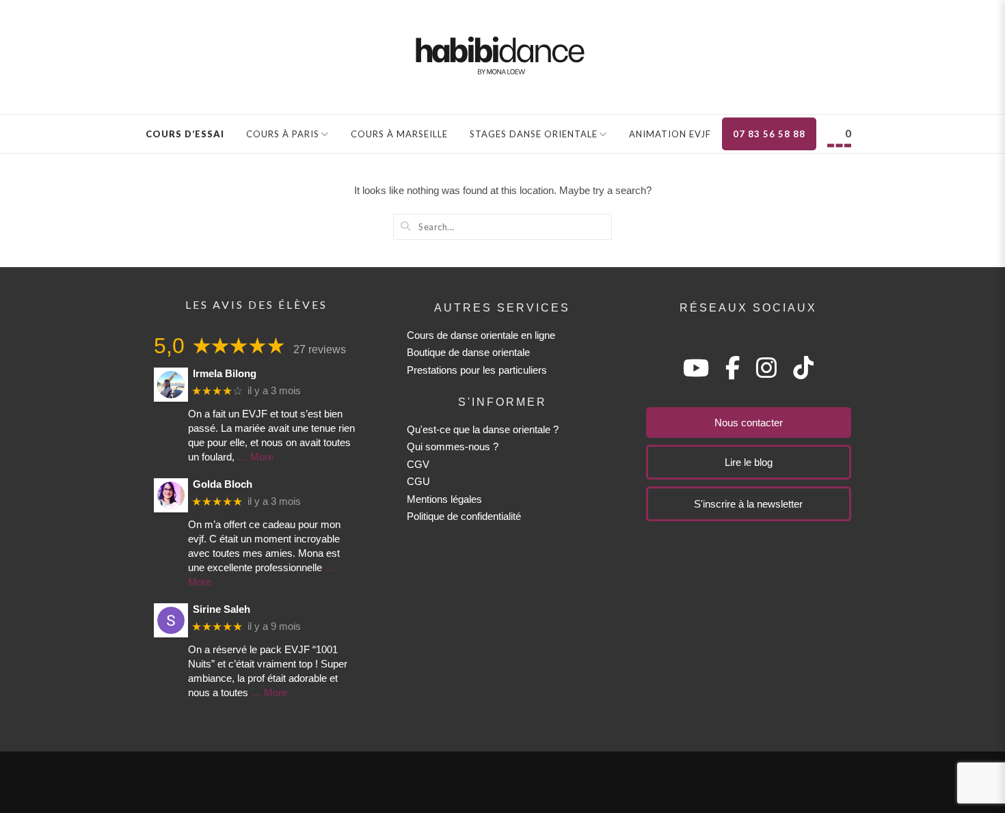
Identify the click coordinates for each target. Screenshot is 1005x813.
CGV (418, 464)
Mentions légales (444, 499)
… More (255, 457)
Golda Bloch (222, 484)
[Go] (405, 226)
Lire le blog (749, 462)
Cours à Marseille (399, 133)
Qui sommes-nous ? (452, 446)
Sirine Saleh (221, 609)
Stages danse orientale (534, 133)
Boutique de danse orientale (468, 352)
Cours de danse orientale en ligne (481, 335)
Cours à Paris (282, 133)
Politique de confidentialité (464, 516)
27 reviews (319, 349)
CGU (418, 481)
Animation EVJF (670, 133)
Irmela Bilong (224, 373)
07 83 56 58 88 (769, 133)
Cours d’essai (185, 133)
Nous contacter (748, 422)
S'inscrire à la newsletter (748, 504)
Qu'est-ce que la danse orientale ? (483, 429)
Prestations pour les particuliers (477, 370)
